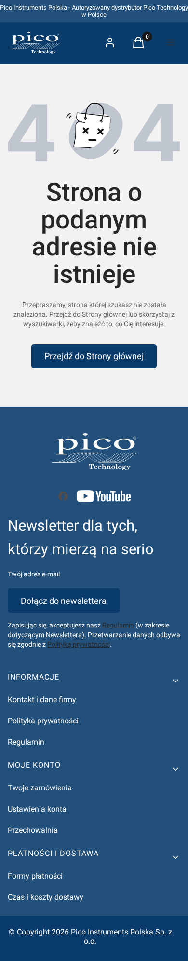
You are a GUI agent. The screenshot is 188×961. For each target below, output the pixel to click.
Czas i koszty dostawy (45, 897)
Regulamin (118, 625)
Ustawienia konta (37, 809)
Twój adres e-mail (34, 574)
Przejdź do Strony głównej (94, 356)
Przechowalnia (33, 830)
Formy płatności (35, 876)
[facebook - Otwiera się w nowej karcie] (63, 496)
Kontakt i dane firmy (42, 699)
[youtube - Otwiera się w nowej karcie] (104, 496)
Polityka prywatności (43, 720)
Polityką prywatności (78, 644)
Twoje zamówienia (40, 787)
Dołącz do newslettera (64, 601)
